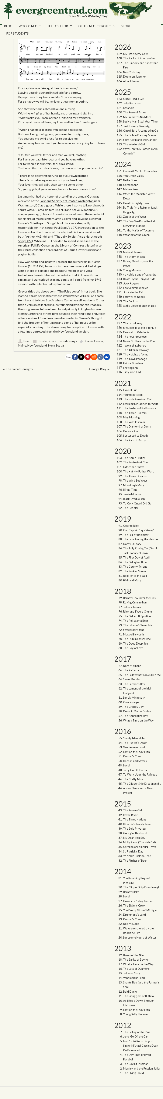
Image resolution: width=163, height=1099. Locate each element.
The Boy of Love (133, 648)
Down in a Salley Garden (138, 901)
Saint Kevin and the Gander (140, 139)
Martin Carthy (27, 313)
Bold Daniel (130, 991)
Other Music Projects (96, 26)
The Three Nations (134, 819)
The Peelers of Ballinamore (139, 408)
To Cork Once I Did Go (137, 503)
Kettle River (130, 815)
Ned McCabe (131, 923)
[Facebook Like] (100, 357)
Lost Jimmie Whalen (135, 288)
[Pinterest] (87, 357)
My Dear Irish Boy (134, 837)
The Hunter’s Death (135, 742)
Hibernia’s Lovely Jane (136, 824)
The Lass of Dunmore (136, 968)
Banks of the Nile (133, 955)
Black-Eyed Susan (134, 498)
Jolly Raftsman (132, 103)
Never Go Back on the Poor (139, 341)
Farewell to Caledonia (136, 332)
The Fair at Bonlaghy (17, 369)
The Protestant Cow (135, 462)
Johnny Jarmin (132, 607)
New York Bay (131, 72)
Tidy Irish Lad (132, 372)
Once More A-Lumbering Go (140, 130)
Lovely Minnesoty (134, 697)
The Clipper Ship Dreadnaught (142, 783)
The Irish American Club (138, 399)
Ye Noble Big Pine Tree (137, 856)
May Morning (131, 417)
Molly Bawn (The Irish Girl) (139, 842)
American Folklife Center (34, 245)
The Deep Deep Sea (135, 643)
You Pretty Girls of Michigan (140, 910)
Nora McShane (132, 665)
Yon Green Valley (133, 175)
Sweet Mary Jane (133, 629)
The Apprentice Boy (135, 715)
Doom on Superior (134, 76)
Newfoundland (37, 345)
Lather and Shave (133, 467)
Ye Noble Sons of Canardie (139, 274)
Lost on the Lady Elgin (136, 752)
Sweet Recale (131, 679)
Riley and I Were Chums (137, 611)
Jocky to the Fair (133, 292)
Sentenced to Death (135, 435)
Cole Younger (131, 702)
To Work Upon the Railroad (140, 774)
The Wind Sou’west (135, 480)
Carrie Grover (94, 341)
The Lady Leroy (133, 323)
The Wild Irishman (134, 422)
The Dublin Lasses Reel (137, 639)
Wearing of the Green (136, 235)
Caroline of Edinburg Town (139, 846)
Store (126, 26)
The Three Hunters (134, 413)
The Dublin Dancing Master (140, 135)
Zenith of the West (134, 216)
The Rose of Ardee (134, 112)
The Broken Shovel (134, 571)
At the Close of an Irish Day (139, 305)
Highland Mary (132, 580)
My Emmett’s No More (137, 117)
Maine (22, 345)
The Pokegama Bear (135, 620)
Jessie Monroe (132, 494)
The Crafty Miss (133, 779)
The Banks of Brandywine (139, 58)
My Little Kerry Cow (135, 54)
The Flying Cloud (133, 1073)
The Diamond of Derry (137, 426)
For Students (17, 33)
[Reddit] (94, 357)
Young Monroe (132, 270)
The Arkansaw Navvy (136, 350)
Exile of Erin (130, 390)
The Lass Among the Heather (141, 539)
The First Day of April (136, 557)
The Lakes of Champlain (138, 625)
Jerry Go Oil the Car (135, 770)
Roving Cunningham (135, 602)
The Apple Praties (134, 458)
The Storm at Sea (134, 256)
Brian (27, 341)
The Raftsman (131, 670)
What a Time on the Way (138, 720)
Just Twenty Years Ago (137, 126)
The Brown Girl (132, 810)
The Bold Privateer (134, 828)
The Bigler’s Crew (134, 905)
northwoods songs (64, 341)
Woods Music (30, 26)
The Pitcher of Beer (135, 860)
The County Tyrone (135, 566)
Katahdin (128, 108)
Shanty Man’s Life (134, 738)
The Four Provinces (135, 336)
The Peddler (130, 508)
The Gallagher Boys (135, 562)
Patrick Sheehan (133, 363)
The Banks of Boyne (135, 959)
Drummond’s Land (134, 914)
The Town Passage (135, 359)
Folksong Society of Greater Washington (67, 201)
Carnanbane (130, 185)
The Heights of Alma (135, 354)
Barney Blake (131, 892)
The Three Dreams (134, 476)
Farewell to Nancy (134, 296)
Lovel (126, 765)
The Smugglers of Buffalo (138, 996)
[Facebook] (75, 357)
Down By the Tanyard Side (139, 279)
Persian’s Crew (132, 756)
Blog (8, 26)
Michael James (132, 252)
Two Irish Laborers (134, 345)
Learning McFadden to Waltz (140, 403)
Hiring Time (130, 489)
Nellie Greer (130, 180)
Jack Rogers (131, 283)
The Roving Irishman (135, 1064)
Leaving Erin (130, 367)
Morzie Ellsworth (133, 634)
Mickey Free (130, 189)
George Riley (99, 369)
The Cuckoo (130, 301)
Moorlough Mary (133, 485)
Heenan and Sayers (135, 761)
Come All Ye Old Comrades (140, 171)
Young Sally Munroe (135, 1014)
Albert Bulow (131, 81)
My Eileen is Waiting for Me (140, 327)
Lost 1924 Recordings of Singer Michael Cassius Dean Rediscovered (140, 1045)
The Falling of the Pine (136, 1032)
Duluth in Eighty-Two (136, 203)
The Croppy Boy (133, 706)
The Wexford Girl (134, 144)
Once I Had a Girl (133, 98)
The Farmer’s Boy (134, 684)
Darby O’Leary (132, 544)
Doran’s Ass (130, 431)
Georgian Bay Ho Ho (135, 833)
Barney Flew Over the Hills (139, 598)
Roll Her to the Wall (135, 575)
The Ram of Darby (134, 440)
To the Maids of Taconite (138, 230)
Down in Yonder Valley (137, 711)
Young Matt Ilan (133, 394)
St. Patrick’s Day (133, 851)
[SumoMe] (107, 357)
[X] (81, 357)
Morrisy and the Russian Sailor (141, 1068)
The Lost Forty (59, 26)
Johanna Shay (131, 973)
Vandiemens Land (134, 747)
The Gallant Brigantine (137, 616)
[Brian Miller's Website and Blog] (77, 18)
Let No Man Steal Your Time (140, 121)
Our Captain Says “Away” (138, 530)
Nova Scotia (56, 345)
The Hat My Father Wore (138, 471)
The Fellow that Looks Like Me (142, 675)
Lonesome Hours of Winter (139, 937)
